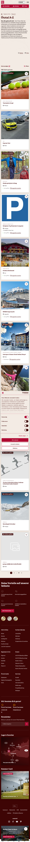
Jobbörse (9, 813)
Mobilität (3, 660)
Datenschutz (12, 810)
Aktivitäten (4, 630)
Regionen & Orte (7, 14)
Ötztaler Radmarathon (20, 666)
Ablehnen (15, 448)
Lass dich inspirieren (5, 646)
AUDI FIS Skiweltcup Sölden (21, 655)
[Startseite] (1, 14)
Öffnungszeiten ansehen (15, 188)
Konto (2, 682)
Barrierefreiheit (23, 810)
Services (17, 674)
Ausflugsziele (4, 638)
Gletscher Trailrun (19, 663)
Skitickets (17, 636)
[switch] (26, 421)
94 (18, 573)
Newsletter (17, 680)
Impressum (5, 810)
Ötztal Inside (5, 674)
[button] (15, 806)
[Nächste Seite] (21, 573)
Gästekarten (4, 677)
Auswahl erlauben (15, 444)
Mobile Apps (18, 685)
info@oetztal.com (17, 709)
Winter (2, 633)
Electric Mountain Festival (21, 668)
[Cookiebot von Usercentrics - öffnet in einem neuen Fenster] (22, 393)
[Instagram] (9, 821)
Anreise (3, 658)
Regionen (3, 655)
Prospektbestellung (19, 688)
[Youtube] (17, 821)
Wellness (3, 641)
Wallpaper (17, 690)
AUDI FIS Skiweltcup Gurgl (21, 658)
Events (17, 652)
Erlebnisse (17, 638)
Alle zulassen (15, 440)
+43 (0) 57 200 (4, 709)
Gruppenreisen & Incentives (21, 641)
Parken (2, 663)
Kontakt (17, 677)
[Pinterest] (21, 821)
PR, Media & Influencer (18, 813)
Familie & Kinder (5, 644)
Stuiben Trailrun (18, 660)
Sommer (3, 636)
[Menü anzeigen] (28, 2)
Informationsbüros (19, 682)
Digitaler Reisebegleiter (6, 680)
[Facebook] (13, 821)
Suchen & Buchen (20, 630)
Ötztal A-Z (14, 14)
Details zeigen (22, 435)
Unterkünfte (18, 633)
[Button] (26, 724)
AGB (18, 810)
